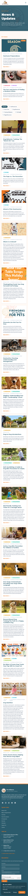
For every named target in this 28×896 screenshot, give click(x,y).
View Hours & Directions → (9, 853)
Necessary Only (7, 892)
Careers (3, 827)
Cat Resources (13, 106)
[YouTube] (12, 803)
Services (3, 821)
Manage (15, 892)
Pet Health (19, 112)
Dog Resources (16, 109)
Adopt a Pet (4, 810)
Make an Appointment (6, 812)
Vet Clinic (3, 814)
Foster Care (6, 109)
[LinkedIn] (15, 803)
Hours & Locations (5, 816)
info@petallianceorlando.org (9, 850)
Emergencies (4, 818)
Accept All (22, 892)
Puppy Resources (8, 114)
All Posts (5, 106)
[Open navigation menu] (25, 2)
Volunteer (4, 823)
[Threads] (9, 803)
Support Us (4, 825)
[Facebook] (3, 803)
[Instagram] (6, 803)
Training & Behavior (8, 112)
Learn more (5, 889)
